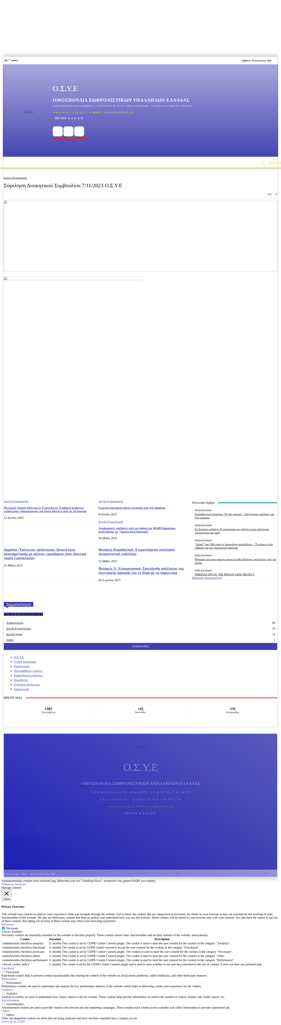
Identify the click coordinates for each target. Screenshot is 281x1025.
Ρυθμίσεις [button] (8, 884)
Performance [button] (9, 979)
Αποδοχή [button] (20, 884)
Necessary (12, 928)
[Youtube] (79, 131)
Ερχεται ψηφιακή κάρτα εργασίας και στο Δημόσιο (131, 507)
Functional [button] (8, 968)
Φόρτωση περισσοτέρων (207, 577)
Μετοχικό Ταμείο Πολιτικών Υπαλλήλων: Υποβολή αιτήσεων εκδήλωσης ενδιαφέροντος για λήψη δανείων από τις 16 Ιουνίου (45, 509)
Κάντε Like (48, 707)
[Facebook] (58, 131)
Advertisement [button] (10, 1000)
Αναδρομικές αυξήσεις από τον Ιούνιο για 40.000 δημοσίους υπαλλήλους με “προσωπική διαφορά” (137, 530)
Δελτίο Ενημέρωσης (15, 178)
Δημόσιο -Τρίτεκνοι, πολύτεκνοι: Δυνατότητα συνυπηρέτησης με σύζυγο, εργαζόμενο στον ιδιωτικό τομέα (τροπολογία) (45, 554)
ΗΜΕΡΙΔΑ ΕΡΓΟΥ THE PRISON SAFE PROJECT (225, 574)
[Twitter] (68, 131)
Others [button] (6, 1011)
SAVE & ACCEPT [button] (13, 1021)
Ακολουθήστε (140, 707)
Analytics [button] (7, 989)
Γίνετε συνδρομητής (232, 707)
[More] (177, 490)
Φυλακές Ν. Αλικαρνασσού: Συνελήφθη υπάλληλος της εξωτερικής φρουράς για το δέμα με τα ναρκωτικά (141, 570)
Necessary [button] (8, 924)
